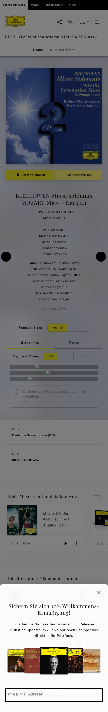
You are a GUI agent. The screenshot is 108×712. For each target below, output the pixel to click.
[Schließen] (99, 593)
